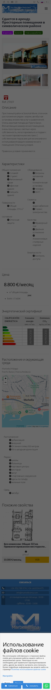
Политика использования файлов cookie (28, 669)
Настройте (8, 676)
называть (33, 686)
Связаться (12, 686)
